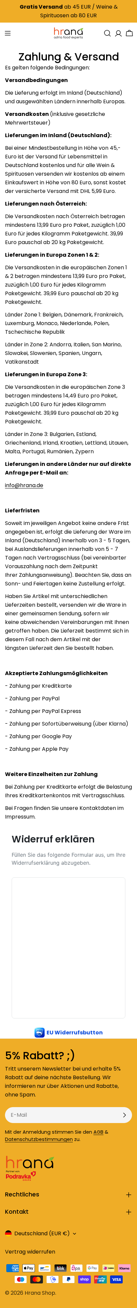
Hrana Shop (40, 1293)
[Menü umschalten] (7, 33)
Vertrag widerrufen (30, 1252)
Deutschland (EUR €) (42, 1233)
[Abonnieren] (124, 1115)
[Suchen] (107, 33)
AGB (98, 1132)
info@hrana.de (24, 485)
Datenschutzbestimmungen (39, 1139)
